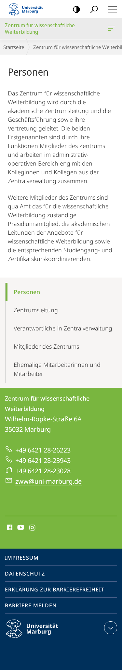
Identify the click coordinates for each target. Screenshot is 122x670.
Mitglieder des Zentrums (46, 346)
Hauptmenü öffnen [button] (112, 9)
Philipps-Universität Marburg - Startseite (27, 9)
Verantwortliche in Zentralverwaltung (63, 328)
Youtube (20, 527)
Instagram (33, 527)
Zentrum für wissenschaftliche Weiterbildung (112, 28)
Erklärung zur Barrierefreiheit (54, 589)
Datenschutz (25, 573)
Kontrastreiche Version (76, 9)
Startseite (13, 47)
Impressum (22, 557)
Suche (94, 9)
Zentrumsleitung (36, 310)
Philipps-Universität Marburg (43, 639)
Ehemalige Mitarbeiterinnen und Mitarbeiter (57, 369)
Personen (27, 292)
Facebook (9, 527)
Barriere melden (31, 605)
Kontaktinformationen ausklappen (110, 627)
